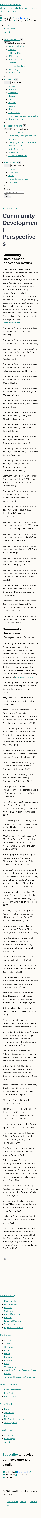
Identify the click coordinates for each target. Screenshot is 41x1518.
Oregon (12, 106)
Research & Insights (13, 126)
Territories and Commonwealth (23, 116)
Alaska (11, 86)
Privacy (23, 1501)
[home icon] (3, 209)
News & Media (11, 162)
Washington (14, 112)
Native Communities (17, 119)
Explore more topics (13, 1327)
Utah (10, 109)
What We (7, 1295)
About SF (6, 1430)
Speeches (13, 172)
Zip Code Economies (18, 179)
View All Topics (15, 72)
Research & (9, 1384)
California (13, 92)
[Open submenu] (21, 39)
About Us (8, 25)
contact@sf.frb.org (11, 322)
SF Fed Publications (17, 155)
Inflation (12, 49)
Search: (7, 189)
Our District (9, 79)
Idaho (11, 99)
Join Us (7, 32)
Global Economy (16, 59)
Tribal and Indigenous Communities (20, 1377)
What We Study (12, 39)
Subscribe (10, 1454)
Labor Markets (15, 53)
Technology (13, 69)
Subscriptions (10, 1422)
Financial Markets (16, 66)
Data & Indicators (16, 149)
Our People (9, 28)
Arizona (12, 89)
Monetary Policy (16, 46)
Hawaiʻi (11, 96)
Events (11, 169)
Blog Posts (13, 152)
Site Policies (12, 1501)
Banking (12, 62)
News (11, 175)
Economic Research (17, 132)
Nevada (12, 102)
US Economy (14, 56)
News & (7, 1404)
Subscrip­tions (14, 182)
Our (5, 1335)
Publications (12, 209)
